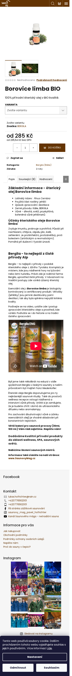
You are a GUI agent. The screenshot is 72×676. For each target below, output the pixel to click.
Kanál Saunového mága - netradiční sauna (33, 516)
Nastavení (34, 657)
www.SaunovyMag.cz (21, 458)
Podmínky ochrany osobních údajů (23, 539)
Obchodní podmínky (15, 535)
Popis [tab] (12, 179)
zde (49, 648)
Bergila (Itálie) (43, 165)
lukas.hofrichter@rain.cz (22, 496)
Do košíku (54, 147)
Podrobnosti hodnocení (52, 80)
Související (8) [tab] (27, 179)
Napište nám (10, 543)
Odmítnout (18, 668)
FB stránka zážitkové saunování (26, 508)
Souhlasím (51, 668)
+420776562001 (17, 500)
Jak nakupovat (11, 531)
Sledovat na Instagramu (38, 633)
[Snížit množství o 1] (17, 148)
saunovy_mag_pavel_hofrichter (27, 512)
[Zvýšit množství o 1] (33, 148)
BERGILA (21, 126)
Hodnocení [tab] (46, 179)
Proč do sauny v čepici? (17, 546)
